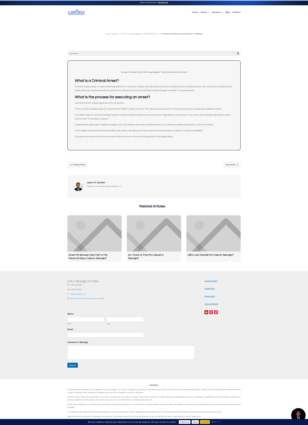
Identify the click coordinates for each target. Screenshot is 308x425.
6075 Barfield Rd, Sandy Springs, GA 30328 (87, 298)
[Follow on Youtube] (206, 312)
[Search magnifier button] (238, 53)
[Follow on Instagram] (211, 312)
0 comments (182, 72)
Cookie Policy (209, 289)
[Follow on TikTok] (216, 312)
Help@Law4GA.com (77, 294)
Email (70, 329)
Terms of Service (211, 304)
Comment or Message (77, 342)
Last (108, 324)
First (69, 324)
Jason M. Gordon (129, 72)
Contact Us (163, 2)
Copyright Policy (210, 281)
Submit (72, 365)
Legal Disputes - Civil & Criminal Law (162, 72)
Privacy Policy (209, 296)
